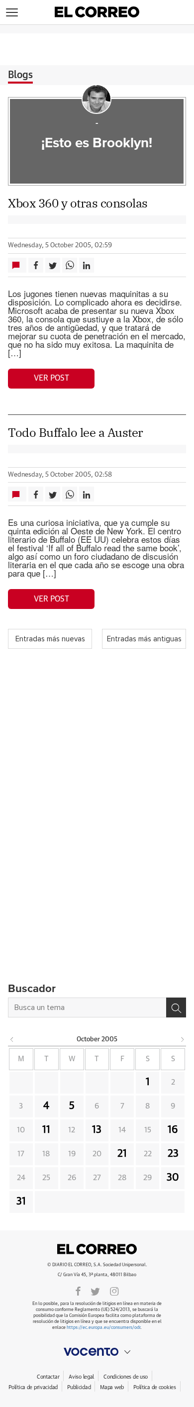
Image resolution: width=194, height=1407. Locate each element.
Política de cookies (154, 1387)
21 (122, 1154)
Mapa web (112, 1387)
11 (46, 1130)
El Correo (97, 1248)
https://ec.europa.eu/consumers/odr (103, 1327)
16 (173, 1130)
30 (173, 1178)
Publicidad (79, 1387)
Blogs (20, 75)
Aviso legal (81, 1377)
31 (21, 1201)
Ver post (51, 378)
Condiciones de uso (125, 1377)
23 (173, 1154)
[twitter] (95, 1290)
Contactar (48, 1377)
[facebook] (78, 1290)
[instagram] (114, 1290)
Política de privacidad (33, 1387)
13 (96, 1130)
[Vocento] (97, 1352)
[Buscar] (176, 1007)
